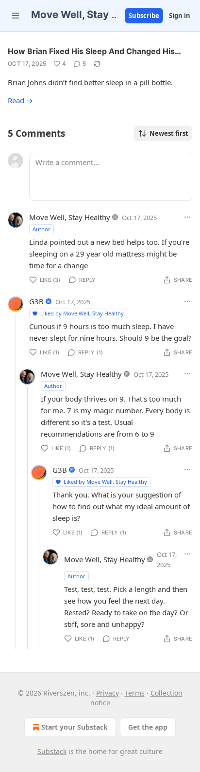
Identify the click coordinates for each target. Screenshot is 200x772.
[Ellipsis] (187, 217)
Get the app (147, 727)
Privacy (107, 693)
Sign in (179, 15)
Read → (20, 100)
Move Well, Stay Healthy (69, 217)
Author (41, 229)
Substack (52, 751)
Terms (135, 693)
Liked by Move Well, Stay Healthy (82, 313)
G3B (36, 301)
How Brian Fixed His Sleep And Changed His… (94, 51)
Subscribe (144, 15)
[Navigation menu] (15, 15)
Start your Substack (74, 727)
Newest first (169, 133)
